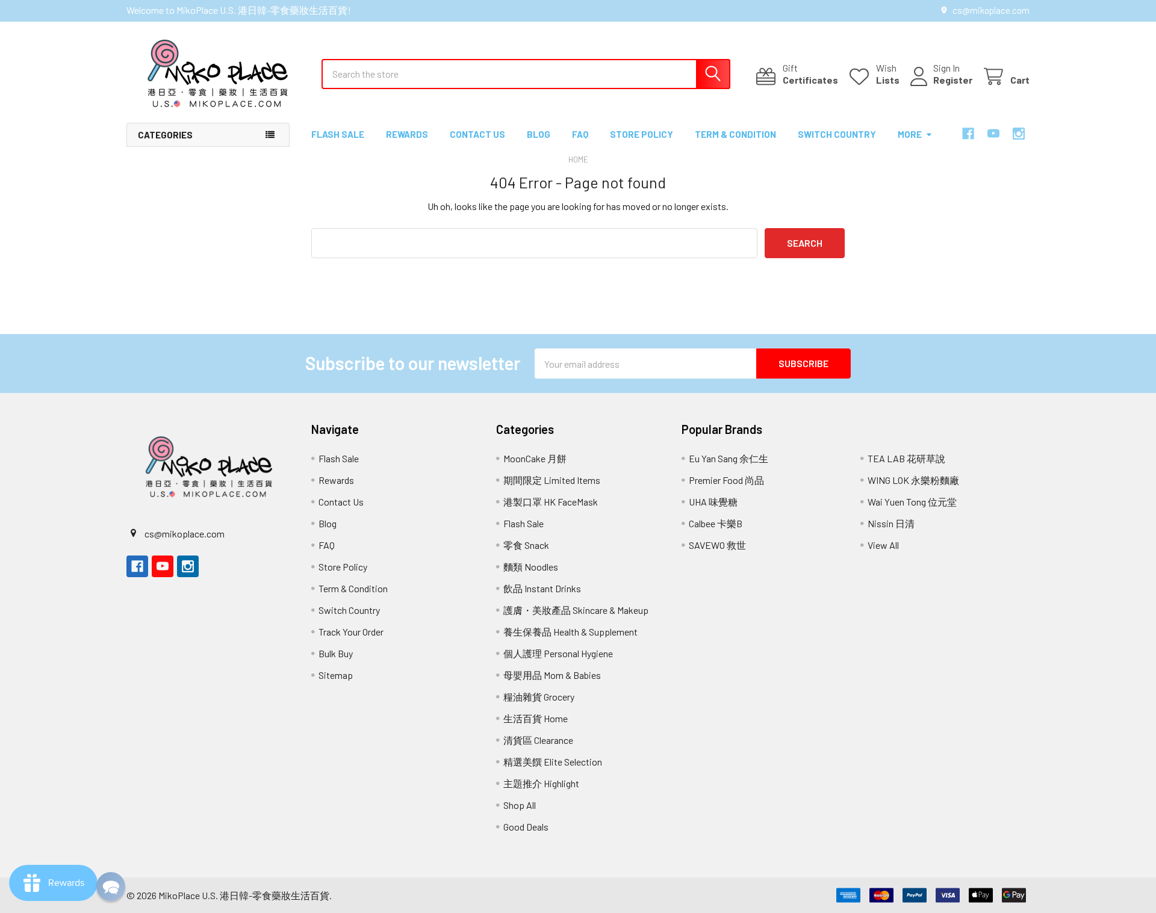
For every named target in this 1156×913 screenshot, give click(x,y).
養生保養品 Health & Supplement (570, 631)
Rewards (407, 134)
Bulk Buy (336, 653)
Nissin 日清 (891, 523)
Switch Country (837, 134)
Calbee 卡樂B (715, 523)
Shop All (519, 805)
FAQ (580, 134)
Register (952, 79)
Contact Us (477, 134)
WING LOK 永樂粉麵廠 (913, 480)
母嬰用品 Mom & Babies (552, 675)
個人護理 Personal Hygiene (558, 653)
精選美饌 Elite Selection (552, 761)
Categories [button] (165, 134)
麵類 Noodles (530, 566)
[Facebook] (968, 133)
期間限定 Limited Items (551, 480)
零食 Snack (526, 545)
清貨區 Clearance (538, 740)
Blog (538, 134)
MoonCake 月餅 (535, 458)
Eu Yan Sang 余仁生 (728, 458)
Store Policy (641, 134)
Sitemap (336, 675)
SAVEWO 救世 (717, 545)
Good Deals (525, 826)
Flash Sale (337, 134)
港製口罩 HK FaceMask (550, 501)
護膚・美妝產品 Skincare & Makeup (575, 610)
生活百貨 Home (535, 718)
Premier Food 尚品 (726, 480)
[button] (110, 886)
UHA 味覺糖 (713, 501)
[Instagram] (1019, 133)
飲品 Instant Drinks (542, 588)
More (910, 134)
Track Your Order (351, 631)
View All (883, 545)
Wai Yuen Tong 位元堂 (912, 501)
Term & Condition (735, 134)
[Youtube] (993, 133)
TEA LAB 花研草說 (906, 458)
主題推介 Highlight (541, 783)
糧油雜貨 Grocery (538, 696)
